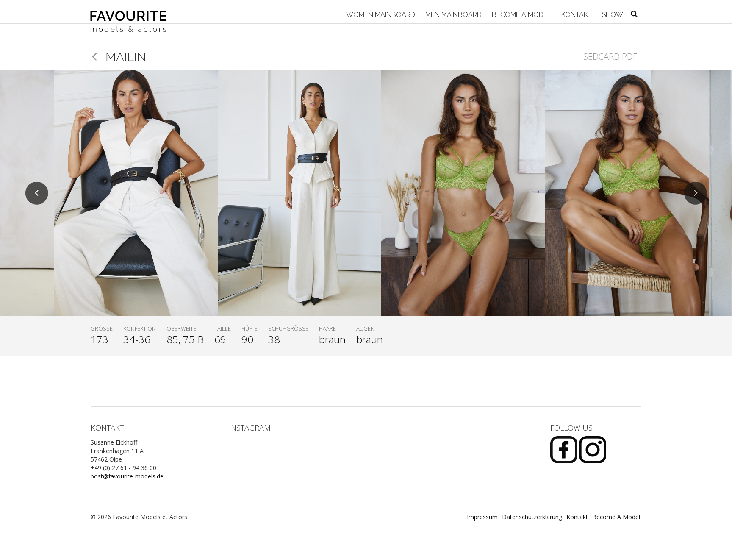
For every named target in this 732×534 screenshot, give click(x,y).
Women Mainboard (379, 15)
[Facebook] (564, 449)
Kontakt (576, 15)
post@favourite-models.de (127, 476)
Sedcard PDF (610, 56)
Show (611, 15)
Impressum (482, 517)
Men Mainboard (453, 15)
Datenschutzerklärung (532, 517)
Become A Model (520, 15)
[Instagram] (592, 449)
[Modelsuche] (634, 14)
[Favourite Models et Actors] (131, 11)
